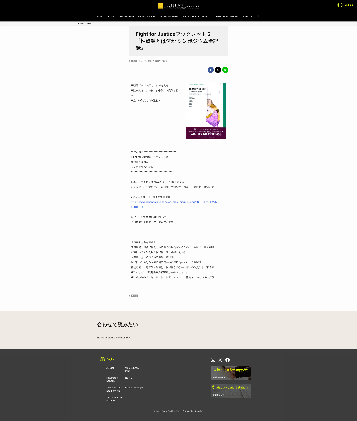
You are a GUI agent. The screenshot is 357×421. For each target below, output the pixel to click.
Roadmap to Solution (112, 379)
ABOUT (110, 368)
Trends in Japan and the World (114, 389)
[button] (211, 70)
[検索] (258, 16)
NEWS (134, 61)
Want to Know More (132, 369)
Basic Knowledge (134, 387)
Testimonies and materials (114, 399)
